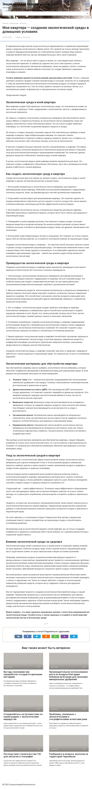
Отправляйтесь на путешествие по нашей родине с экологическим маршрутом (23, 717)
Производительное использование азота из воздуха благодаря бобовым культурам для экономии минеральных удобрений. (68, 675)
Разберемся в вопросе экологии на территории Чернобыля (68, 755)
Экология (26, 37)
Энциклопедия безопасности (26, 4)
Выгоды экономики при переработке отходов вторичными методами (23, 674)
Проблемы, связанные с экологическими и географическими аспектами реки (68, 717)
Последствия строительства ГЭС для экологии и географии (22, 755)
